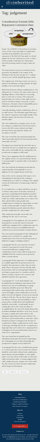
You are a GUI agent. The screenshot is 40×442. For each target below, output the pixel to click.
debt (5, 372)
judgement (13, 372)
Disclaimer (18, 439)
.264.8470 (30, 437)
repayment (24, 372)
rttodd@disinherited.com (13, 437)
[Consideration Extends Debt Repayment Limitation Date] (20, 37)
